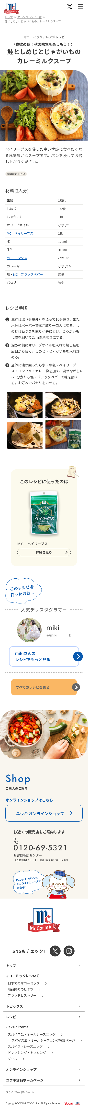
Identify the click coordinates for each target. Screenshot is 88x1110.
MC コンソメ (17, 257)
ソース (12, 1058)
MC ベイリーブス (20, 233)
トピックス (14, 1006)
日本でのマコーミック (24, 983)
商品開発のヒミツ (20, 989)
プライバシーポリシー (18, 1092)
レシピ (11, 1016)
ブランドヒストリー (22, 995)
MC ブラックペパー (28, 274)
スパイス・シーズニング (25, 1046)
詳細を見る (44, 552)
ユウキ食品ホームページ (25, 1080)
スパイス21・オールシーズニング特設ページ (43, 1040)
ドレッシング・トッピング (27, 1052)
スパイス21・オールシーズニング (31, 1034)
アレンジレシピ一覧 (29, 17)
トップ (9, 17)
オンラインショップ (21, 1069)
